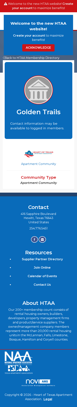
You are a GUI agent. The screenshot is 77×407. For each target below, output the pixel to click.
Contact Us (42, 284)
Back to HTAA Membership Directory (31, 58)
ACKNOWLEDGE (38, 47)
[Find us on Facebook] (34, 239)
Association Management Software (39, 385)
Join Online (42, 267)
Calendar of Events (42, 276)
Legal (48, 399)
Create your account (29, 35)
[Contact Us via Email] (42, 239)
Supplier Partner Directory (42, 259)
